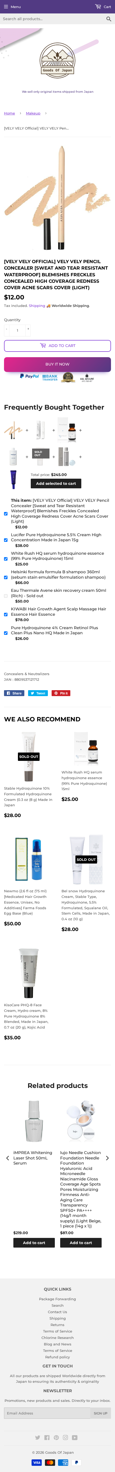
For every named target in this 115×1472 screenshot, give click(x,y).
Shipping (37, 305)
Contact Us (57, 1312)
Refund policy (57, 1357)
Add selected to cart (56, 483)
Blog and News (57, 1344)
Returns (57, 1325)
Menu (16, 7)
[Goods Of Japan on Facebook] (47, 1438)
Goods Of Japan (59, 1452)
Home (9, 113)
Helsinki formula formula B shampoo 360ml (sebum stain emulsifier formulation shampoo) (58, 574)
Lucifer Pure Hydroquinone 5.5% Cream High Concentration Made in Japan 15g (56, 537)
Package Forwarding (57, 1299)
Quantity (12, 319)
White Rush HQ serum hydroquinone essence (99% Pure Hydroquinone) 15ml (57, 556)
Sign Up (101, 1413)
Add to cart (34, 1242)
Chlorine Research (57, 1337)
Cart (107, 7)
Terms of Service (57, 1331)
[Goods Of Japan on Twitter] (37, 1438)
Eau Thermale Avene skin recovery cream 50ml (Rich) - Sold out (58, 593)
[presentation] (7, 1158)
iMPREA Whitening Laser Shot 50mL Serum (32, 1158)
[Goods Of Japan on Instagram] (65, 1438)
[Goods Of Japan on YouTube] (75, 1438)
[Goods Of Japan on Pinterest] (56, 1438)
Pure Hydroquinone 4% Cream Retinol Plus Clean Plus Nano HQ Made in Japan (54, 630)
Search (58, 1305)
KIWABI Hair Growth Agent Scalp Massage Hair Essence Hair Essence (58, 611)
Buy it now (57, 364)
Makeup (33, 113)
